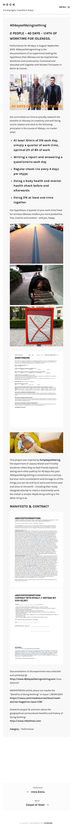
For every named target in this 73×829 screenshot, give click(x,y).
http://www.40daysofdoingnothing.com (33, 679)
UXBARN (48, 823)
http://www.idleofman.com (25, 720)
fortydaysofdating (50, 459)
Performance (27, 729)
